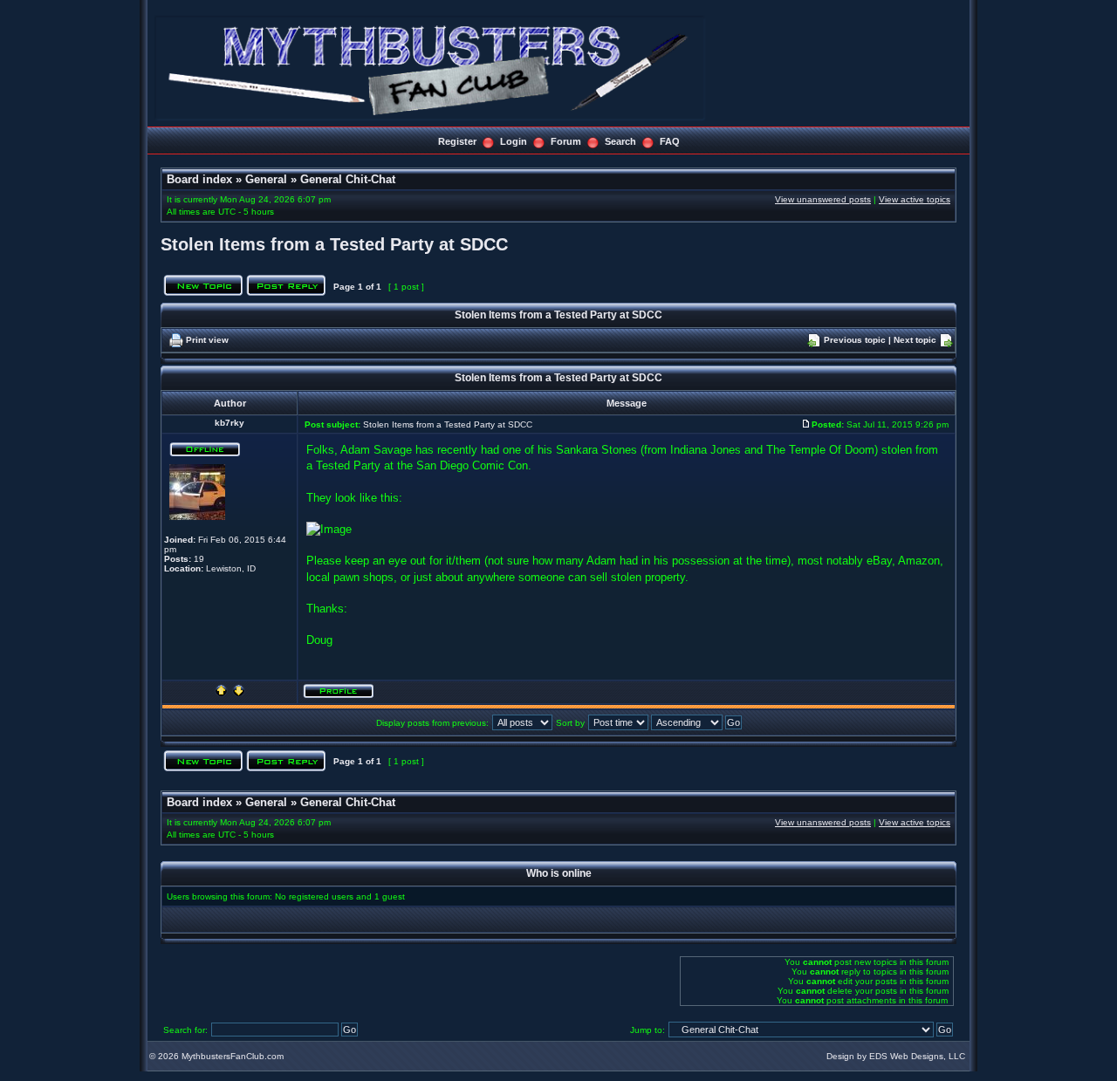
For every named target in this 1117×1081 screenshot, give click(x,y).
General (266, 179)
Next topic (915, 340)
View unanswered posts (823, 199)
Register (457, 141)
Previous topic (855, 340)
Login (513, 141)
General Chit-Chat (347, 179)
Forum (566, 141)
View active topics (914, 199)
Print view (207, 340)
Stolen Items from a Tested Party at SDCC (334, 244)
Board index (199, 179)
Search (620, 141)
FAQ (670, 141)
